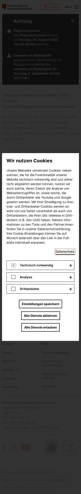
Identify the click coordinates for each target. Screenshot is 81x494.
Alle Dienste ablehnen (40, 315)
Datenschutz (65, 251)
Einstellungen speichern (40, 304)
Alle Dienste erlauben (40, 327)
